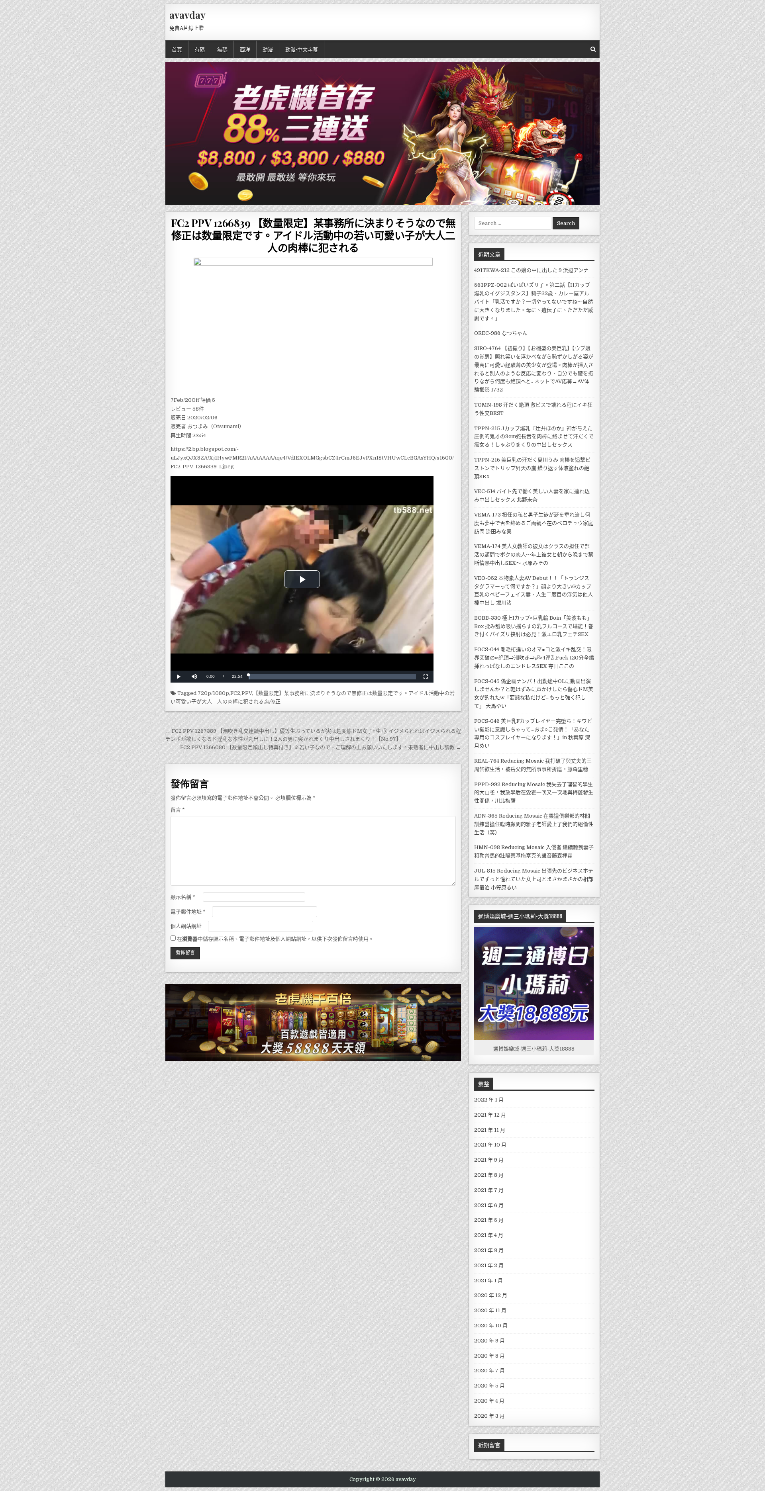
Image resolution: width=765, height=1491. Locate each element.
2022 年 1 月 (489, 1100)
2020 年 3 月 (489, 1416)
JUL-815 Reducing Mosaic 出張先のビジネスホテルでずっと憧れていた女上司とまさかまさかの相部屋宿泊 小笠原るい (533, 879)
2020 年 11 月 (490, 1310)
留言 (178, 810)
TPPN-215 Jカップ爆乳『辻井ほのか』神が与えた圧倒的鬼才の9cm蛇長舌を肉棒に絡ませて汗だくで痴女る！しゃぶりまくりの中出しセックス (534, 436)
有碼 (199, 49)
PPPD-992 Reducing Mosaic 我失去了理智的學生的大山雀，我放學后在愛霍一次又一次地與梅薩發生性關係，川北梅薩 (533, 792)
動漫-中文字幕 (301, 49)
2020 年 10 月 (491, 1326)
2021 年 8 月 (489, 1175)
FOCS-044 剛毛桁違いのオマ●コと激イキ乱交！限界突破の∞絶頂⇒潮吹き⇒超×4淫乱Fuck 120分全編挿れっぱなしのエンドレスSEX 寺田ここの (534, 657)
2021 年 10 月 (490, 1145)
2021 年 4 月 (488, 1235)
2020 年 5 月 (489, 1386)
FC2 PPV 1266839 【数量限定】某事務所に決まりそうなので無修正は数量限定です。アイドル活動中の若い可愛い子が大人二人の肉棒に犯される (313, 235)
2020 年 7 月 (489, 1371)
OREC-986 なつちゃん (501, 333)
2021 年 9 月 (489, 1160)
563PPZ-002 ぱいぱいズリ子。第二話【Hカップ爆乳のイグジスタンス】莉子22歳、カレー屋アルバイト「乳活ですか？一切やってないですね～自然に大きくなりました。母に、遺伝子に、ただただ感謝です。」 (533, 301)
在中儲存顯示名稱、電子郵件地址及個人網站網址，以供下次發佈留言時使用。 (275, 939)
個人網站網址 (186, 926)
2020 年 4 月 (489, 1401)
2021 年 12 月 (490, 1115)
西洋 (245, 49)
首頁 (177, 49)
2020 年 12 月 (490, 1295)
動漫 (268, 49)
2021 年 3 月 (489, 1250)
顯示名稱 (183, 897)
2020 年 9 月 (489, 1341)
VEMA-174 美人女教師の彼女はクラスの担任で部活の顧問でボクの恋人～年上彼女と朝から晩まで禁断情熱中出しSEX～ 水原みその (533, 554)
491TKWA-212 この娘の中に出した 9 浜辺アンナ (531, 270)
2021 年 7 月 (489, 1190)
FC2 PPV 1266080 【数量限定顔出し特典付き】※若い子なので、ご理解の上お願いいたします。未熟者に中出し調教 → (320, 747)
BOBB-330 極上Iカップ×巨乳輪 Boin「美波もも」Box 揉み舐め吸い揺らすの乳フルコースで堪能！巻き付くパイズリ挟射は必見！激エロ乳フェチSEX (533, 626)
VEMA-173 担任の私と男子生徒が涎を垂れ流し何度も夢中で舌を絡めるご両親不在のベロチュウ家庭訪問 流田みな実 (533, 523)
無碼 (222, 49)
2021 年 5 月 (489, 1220)
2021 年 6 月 (489, 1205)
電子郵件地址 (188, 912)
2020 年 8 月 (489, 1356)
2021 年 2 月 (489, 1265)
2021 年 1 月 (488, 1281)
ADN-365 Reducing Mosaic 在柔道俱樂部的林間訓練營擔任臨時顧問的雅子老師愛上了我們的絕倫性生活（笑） (533, 824)
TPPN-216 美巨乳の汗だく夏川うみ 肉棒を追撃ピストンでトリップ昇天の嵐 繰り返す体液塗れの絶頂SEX (532, 468)
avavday (187, 14)
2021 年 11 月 (489, 1130)
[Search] (593, 49)
